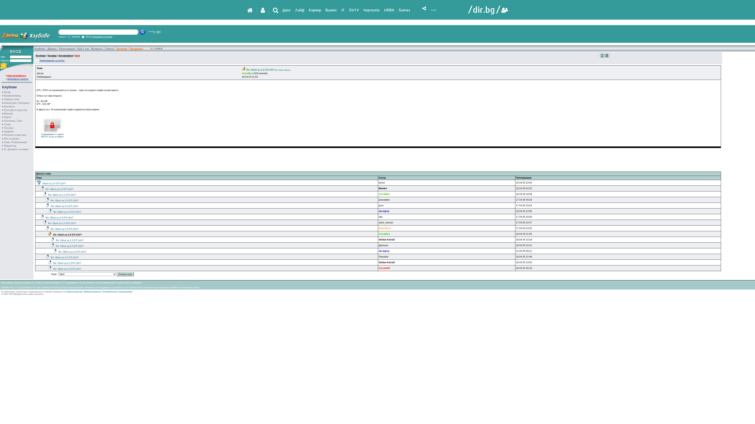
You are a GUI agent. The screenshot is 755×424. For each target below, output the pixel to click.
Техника (8, 127)
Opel (77, 55)
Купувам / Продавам (130, 48)
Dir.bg (7, 92)
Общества (10, 145)
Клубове (39, 48)
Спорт (7, 124)
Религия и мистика (15, 134)
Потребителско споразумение (117, 292)
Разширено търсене (102, 37)
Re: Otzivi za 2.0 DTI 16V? (60, 189)
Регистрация (67, 48)
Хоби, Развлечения (15, 142)
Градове (9, 131)
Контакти (9, 106)
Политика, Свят (13, 120)
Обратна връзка (74, 292)
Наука (7, 117)
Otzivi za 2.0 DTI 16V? (54, 183)
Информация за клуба (52, 60)
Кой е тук (83, 48)
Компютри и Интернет (17, 102)
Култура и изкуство (15, 110)
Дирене (52, 48)
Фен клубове (11, 138)
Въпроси (96, 48)
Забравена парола (17, 79)
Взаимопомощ (12, 95)
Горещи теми (11, 99)
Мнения (8, 113)
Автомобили (65, 55)
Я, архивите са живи (16, 149)
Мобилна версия (92, 292)
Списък (109, 48)
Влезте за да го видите (52, 135)
